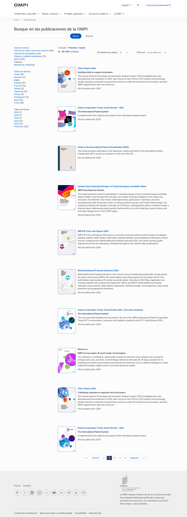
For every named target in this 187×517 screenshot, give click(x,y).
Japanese (18, 91)
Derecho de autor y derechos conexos (31, 51)
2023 (16, 121)
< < (86, 458)
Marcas (17, 59)
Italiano (17, 88)
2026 (16, 112)
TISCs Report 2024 (87, 68)
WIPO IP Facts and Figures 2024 (93, 231)
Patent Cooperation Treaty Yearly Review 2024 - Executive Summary (110, 310)
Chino (17, 103)
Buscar (76, 36)
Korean (17, 94)
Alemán (17, 77)
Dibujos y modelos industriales (28, 56)
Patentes (73, 48)
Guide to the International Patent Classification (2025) (103, 147)
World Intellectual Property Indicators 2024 (98, 270)
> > (144, 458)
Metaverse (83, 349)
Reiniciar (89, 36)
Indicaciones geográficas (25, 53)
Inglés (82, 48)
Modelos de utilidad (23, 65)
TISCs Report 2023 (87, 389)
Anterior (95, 458)
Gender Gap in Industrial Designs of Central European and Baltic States (112, 186)
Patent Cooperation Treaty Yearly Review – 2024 (101, 428)
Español (18, 83)
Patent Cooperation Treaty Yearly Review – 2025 (101, 108)
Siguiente (134, 458)
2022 (16, 124)
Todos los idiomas (22, 71)
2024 (16, 118)
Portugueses (20, 97)
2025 (16, 115)
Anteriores (18, 126)
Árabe (17, 74)
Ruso (16, 100)
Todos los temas (21, 48)
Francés (17, 86)
